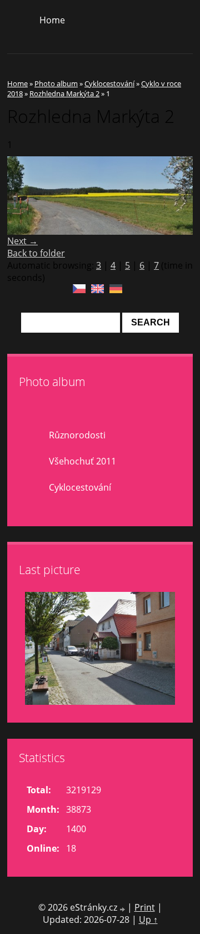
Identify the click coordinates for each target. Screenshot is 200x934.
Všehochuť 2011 (82, 461)
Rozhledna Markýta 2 (64, 93)
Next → (22, 241)
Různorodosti (77, 435)
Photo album (56, 83)
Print (144, 907)
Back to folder (36, 253)
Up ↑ (148, 919)
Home (52, 20)
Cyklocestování (109, 83)
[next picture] (174, 195)
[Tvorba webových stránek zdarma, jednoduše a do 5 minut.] (123, 909)
